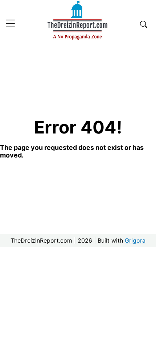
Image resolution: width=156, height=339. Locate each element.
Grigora (135, 240)
